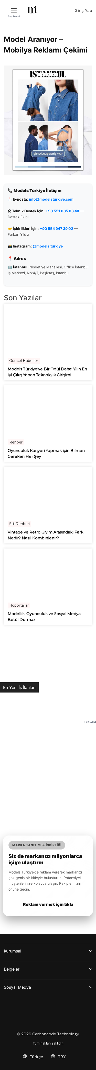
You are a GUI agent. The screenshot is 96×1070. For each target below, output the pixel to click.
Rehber (16, 442)
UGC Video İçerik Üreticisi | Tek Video (40, 698)
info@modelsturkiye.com (51, 199)
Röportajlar (19, 605)
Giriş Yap (83, 10)
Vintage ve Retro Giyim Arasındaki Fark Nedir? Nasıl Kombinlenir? (45, 535)
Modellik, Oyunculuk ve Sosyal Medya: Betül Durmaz (44, 616)
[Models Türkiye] (32, 9)
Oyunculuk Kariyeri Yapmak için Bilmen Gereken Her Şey (46, 453)
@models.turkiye (48, 246)
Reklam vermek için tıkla (48, 904)
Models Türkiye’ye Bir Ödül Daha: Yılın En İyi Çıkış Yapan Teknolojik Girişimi (47, 372)
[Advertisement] (48, 772)
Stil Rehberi (19, 523)
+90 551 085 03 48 (62, 211)
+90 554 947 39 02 (56, 228)
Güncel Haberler (23, 360)
